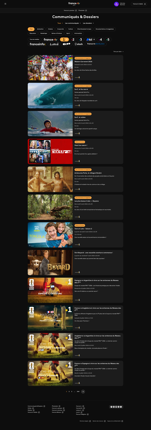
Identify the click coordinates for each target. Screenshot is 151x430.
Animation (40, 29)
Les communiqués (72, 23)
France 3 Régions (81, 414)
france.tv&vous (56, 412)
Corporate (60, 29)
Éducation (33, 33)
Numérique (44, 33)
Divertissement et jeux (84, 29)
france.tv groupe (57, 408)
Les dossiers (87, 23)
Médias (30, 410)
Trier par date (117, 51)
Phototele (81, 10)
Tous (59, 23)
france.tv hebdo (138, 4)
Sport (68, 33)
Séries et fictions (57, 33)
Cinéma (50, 29)
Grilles (29, 408)
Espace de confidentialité (114, 421)
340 (78, 391)
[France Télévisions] (74, 4)
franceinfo (79, 408)
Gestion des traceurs (98, 421)
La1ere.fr (78, 410)
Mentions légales (84, 421)
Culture (70, 29)
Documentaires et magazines (105, 29)
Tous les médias (34, 39)
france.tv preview (69, 10)
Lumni (78, 412)
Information (78, 33)
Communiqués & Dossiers (35, 406)
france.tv (79, 406)
